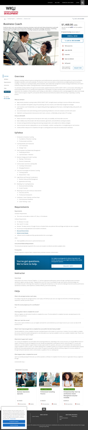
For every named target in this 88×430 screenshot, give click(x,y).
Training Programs (11, 18)
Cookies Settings (14, 425)
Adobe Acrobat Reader (22, 233)
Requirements (7, 82)
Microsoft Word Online (23, 231)
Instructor (6, 85)
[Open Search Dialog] (82, 2)
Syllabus (6, 79)
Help (60, 419)
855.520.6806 (7, 98)
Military (61, 416)
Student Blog (74, 416)
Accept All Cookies (14, 421)
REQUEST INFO (78, 68)
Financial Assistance (64, 418)
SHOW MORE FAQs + (20, 362)
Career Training (35, 416)
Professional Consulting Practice (47, 393)
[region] (14, 417)
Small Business (19, 18)
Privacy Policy (46, 426)
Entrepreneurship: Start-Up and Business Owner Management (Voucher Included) (72, 394)
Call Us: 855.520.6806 (78, 18)
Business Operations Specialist (23, 393)
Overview (6, 76)
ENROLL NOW (72, 36)
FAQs (5, 88)
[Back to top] (44, 414)
